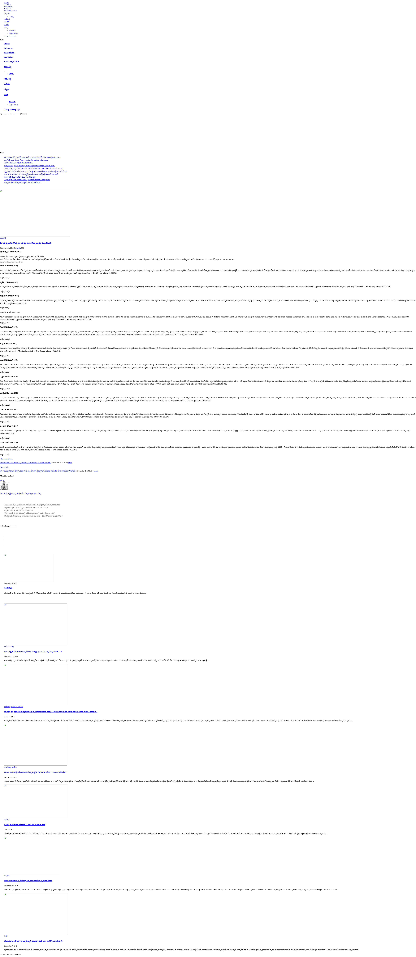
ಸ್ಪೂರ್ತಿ (6, 25)
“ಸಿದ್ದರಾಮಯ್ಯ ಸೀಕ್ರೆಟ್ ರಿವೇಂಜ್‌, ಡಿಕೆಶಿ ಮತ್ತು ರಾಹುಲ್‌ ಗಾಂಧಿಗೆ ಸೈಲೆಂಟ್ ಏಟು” (29, 166)
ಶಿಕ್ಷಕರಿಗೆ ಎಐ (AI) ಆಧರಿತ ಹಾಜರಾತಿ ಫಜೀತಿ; (18, 163)
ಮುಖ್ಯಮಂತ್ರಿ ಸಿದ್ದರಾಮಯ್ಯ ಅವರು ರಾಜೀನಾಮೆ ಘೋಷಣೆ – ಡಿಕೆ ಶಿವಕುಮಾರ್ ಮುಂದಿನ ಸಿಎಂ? (33, 168)
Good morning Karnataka (9, 148)
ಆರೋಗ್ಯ (7, 19)
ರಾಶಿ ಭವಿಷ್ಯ (24, 493)
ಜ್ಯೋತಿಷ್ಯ (7, 13)
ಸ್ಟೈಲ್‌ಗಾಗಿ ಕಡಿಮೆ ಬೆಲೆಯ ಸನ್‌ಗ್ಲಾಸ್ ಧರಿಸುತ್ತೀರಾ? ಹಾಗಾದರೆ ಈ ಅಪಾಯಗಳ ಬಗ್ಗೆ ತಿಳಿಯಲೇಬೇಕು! (35, 171)
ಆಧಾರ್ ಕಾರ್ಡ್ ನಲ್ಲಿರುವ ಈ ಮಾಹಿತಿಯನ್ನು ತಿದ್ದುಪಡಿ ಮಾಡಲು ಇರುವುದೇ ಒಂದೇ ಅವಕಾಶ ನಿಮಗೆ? (35, 772)
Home (6, 3)
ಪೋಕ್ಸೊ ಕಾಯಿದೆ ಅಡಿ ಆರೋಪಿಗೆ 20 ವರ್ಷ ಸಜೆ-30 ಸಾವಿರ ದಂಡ (24, 825)
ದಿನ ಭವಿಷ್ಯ (3, 493)
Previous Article (6, 459)
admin (18, 248)
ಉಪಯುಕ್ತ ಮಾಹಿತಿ (10, 10)
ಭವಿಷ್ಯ (18, 493)
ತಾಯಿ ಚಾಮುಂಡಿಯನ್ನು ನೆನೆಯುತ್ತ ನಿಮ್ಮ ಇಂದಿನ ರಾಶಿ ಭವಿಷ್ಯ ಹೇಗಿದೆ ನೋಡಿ (28, 881)
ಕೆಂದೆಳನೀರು (8, 588)
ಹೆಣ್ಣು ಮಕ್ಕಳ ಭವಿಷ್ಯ (34, 493)
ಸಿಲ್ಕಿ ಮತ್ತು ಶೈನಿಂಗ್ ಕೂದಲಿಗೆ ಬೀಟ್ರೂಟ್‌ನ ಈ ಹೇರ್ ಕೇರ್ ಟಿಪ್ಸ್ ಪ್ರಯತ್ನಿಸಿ (27, 180)
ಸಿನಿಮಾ (6, 22)
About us (7, 5)
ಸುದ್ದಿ (5, 27)
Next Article (5, 467)
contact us (7, 8)
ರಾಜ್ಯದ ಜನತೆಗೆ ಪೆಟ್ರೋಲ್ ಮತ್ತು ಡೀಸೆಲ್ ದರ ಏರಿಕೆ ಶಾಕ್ (22, 183)
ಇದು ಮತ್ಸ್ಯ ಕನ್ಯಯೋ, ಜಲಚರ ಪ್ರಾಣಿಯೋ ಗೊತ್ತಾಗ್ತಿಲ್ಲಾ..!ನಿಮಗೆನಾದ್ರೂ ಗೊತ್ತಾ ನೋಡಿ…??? (33, 651)
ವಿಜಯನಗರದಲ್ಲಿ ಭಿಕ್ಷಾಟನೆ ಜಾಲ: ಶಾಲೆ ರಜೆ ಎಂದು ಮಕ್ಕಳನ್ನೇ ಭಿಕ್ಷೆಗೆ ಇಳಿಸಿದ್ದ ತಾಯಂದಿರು (32, 157)
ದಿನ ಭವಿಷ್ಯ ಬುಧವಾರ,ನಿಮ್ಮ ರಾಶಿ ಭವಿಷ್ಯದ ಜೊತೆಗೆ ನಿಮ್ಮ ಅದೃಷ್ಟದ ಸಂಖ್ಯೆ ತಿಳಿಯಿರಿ (25, 243)
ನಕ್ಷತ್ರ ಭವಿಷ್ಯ (11, 493)
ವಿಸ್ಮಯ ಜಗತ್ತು (13, 33)
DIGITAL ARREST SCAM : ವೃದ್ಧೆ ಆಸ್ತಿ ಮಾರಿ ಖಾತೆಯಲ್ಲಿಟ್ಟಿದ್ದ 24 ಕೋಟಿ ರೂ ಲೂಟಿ (31, 174)
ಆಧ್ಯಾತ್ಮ (11, 16)
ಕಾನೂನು (7, 820)
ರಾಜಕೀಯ (12, 30)
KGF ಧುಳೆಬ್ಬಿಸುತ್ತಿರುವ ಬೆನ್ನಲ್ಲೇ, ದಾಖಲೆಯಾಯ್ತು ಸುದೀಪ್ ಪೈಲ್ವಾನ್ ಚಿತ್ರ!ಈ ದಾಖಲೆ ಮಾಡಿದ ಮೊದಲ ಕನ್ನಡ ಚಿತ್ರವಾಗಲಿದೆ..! (38, 471)
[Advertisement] (208, 131)
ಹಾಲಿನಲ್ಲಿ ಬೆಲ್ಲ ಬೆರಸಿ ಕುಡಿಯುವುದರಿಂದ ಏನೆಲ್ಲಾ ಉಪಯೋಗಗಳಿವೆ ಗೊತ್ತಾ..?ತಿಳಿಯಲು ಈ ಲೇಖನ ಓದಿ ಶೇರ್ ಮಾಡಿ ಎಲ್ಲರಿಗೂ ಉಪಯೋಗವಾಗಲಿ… (50, 712)
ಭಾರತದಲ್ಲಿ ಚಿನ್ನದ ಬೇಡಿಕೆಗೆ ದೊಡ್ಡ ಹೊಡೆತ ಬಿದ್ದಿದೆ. (20, 177)
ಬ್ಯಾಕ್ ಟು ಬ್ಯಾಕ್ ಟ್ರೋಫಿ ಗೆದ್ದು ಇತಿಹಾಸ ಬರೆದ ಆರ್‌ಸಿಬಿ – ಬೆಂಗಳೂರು (26, 160)
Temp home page (10, 36)
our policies (8, 6)
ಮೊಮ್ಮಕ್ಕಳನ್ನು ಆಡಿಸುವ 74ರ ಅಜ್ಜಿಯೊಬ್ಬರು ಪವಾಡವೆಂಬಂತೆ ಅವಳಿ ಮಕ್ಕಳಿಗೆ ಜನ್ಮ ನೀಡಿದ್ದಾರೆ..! (33, 941)
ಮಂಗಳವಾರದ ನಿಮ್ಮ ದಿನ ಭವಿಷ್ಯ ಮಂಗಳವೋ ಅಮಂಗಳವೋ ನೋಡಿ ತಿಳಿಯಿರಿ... (25, 463)
